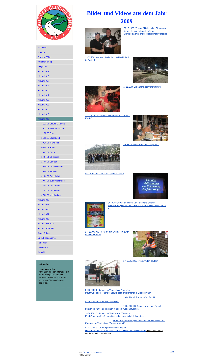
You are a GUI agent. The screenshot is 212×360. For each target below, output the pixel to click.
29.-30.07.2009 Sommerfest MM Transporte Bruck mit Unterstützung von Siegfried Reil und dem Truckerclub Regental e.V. (137, 206)
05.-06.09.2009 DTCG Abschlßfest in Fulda (104, 174)
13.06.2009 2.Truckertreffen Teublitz (139, 297)
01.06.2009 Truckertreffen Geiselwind (102, 301)
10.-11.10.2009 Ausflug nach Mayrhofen (141, 144)
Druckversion (88, 352)
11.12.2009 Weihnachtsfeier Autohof (142, 87)
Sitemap (98, 352)
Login (172, 352)
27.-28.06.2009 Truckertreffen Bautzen (140, 261)
